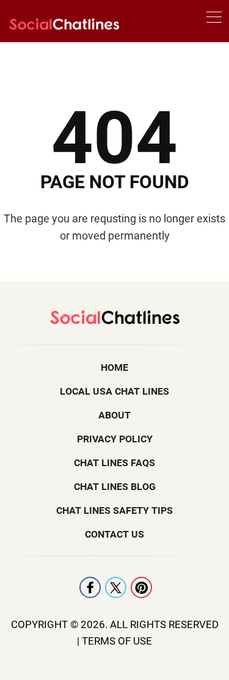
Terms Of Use (117, 641)
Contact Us (114, 534)
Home (114, 367)
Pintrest (141, 587)
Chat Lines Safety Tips (114, 510)
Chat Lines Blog (115, 486)
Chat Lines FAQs (114, 463)
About (114, 415)
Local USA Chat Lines (114, 391)
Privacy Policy (115, 439)
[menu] (214, 19)
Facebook (90, 587)
